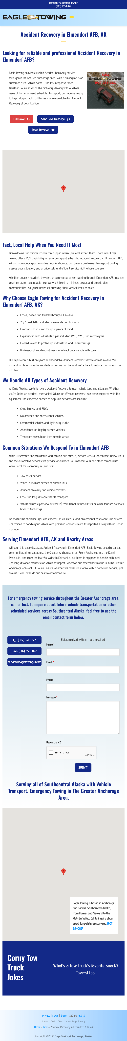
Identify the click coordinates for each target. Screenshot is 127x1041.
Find (45, 1027)
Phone (49, 679)
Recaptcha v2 (53, 742)
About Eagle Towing (75, 1021)
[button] (71, 17)
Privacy (46, 1015)
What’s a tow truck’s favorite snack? (85, 965)
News (55, 1015)
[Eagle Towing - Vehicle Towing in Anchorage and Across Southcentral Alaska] (34, 17)
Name (50, 644)
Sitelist (64, 1015)
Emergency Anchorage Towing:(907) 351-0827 (63, 4)
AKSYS (81, 1015)
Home (45, 1021)
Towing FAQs (57, 1021)
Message (51, 697)
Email (50, 662)
